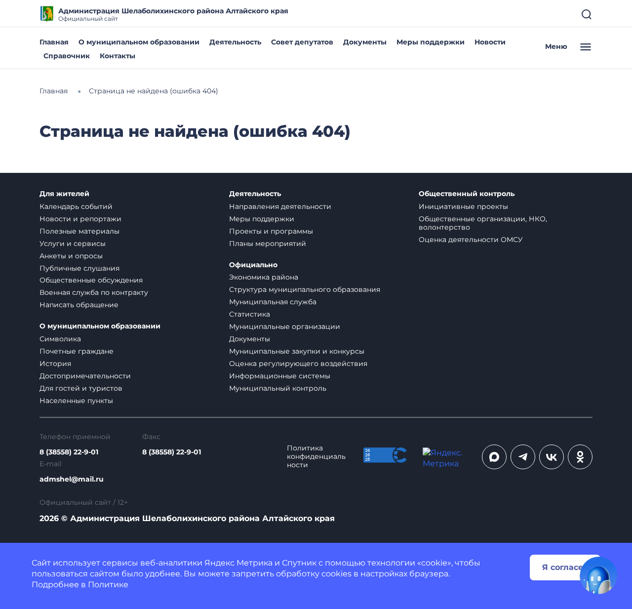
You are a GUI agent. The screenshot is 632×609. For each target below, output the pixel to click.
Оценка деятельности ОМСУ (471, 239)
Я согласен (565, 567)
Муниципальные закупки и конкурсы (296, 351)
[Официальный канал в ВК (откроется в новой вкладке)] (551, 457)
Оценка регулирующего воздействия (298, 363)
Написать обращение (79, 304)
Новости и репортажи (80, 218)
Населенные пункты (76, 400)
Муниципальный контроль (277, 388)
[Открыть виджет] (598, 575)
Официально (253, 265)
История (55, 363)
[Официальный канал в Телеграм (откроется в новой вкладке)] (523, 457)
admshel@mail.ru (72, 479)
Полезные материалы (79, 231)
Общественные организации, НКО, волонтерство (483, 223)
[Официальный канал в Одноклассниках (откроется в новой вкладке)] (580, 457)
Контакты (117, 55)
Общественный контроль (466, 194)
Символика (60, 338)
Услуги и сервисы (73, 243)
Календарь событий (76, 206)
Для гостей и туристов (81, 388)
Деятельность (235, 42)
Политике (108, 584)
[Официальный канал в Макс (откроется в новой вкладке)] (494, 457)
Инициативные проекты (463, 206)
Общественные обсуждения (91, 280)
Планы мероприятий (267, 243)
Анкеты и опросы (71, 255)
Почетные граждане (77, 351)
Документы (365, 42)
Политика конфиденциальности (316, 456)
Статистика (249, 314)
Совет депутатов (302, 42)
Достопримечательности (85, 375)
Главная (54, 42)
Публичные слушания (79, 268)
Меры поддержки (430, 42)
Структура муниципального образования (304, 289)
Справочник (66, 55)
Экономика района (263, 277)
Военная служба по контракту (94, 292)
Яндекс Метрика (238, 563)
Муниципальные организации (284, 326)
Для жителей (64, 194)
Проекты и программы (271, 231)
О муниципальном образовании (139, 42)
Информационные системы (279, 375)
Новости (490, 42)
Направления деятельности (280, 206)
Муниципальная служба (272, 301)
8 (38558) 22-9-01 (69, 452)
